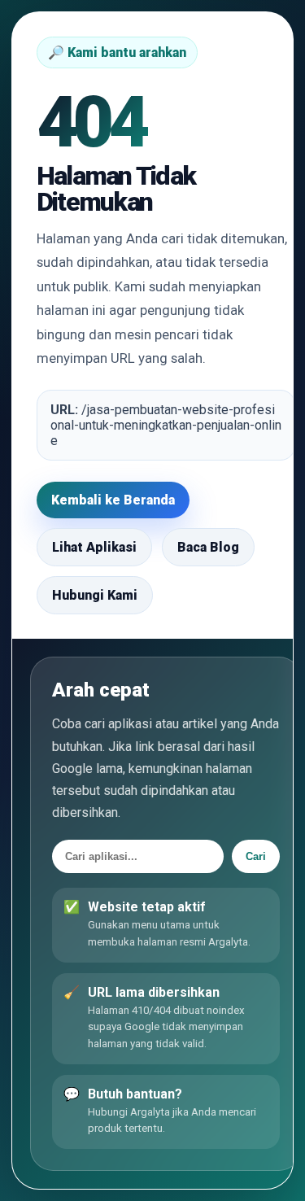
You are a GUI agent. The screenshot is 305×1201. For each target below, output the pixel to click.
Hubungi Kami (94, 595)
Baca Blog (208, 547)
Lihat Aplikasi (94, 547)
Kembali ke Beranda (113, 500)
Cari (256, 856)
